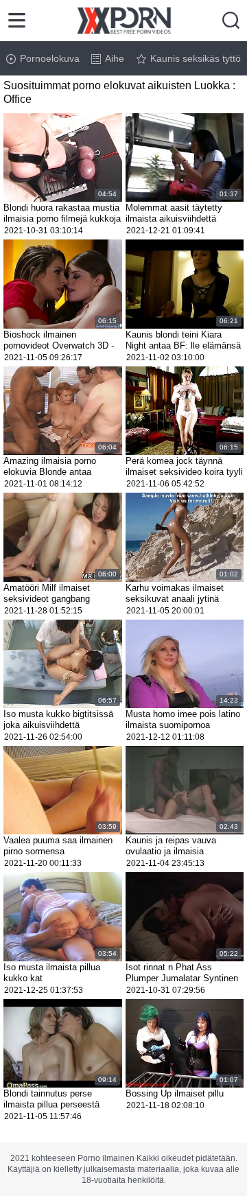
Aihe (114, 58)
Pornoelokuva (50, 58)
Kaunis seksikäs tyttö (195, 58)
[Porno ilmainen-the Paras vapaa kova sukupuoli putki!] (124, 20)
